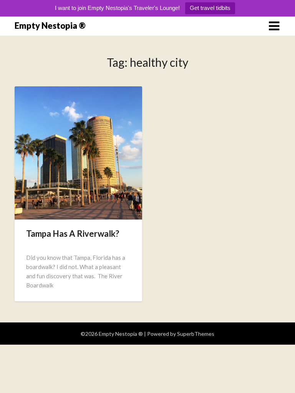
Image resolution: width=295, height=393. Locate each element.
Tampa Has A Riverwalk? (72, 233)
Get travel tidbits (210, 8)
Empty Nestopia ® (50, 25)
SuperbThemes (195, 333)
